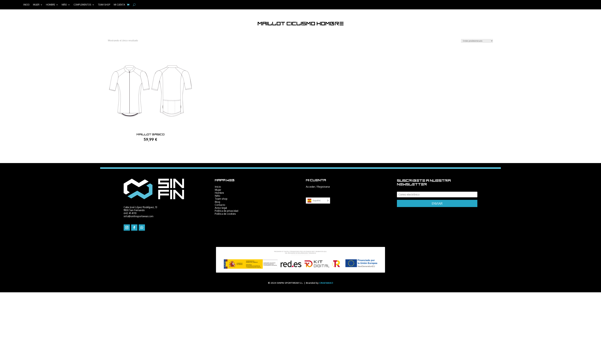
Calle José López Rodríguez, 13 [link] (140, 207)
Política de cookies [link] (225, 213)
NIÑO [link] (64, 5)
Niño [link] (217, 195)
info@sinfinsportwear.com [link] (138, 216)
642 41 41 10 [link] (130, 213)
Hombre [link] (219, 192)
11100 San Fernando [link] (134, 210)
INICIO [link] (26, 5)
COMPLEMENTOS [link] (82, 5)
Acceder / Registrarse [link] (318, 186)
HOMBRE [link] (50, 5)
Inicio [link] (218, 186)
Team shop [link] (221, 198)
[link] (128, 4)
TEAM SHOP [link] (104, 5)
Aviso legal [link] (221, 207)
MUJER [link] (36, 5)
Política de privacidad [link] (226, 210)
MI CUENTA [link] (119, 5)
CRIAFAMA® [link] (326, 282)
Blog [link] (217, 201)
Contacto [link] (220, 204)
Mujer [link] (218, 189)
